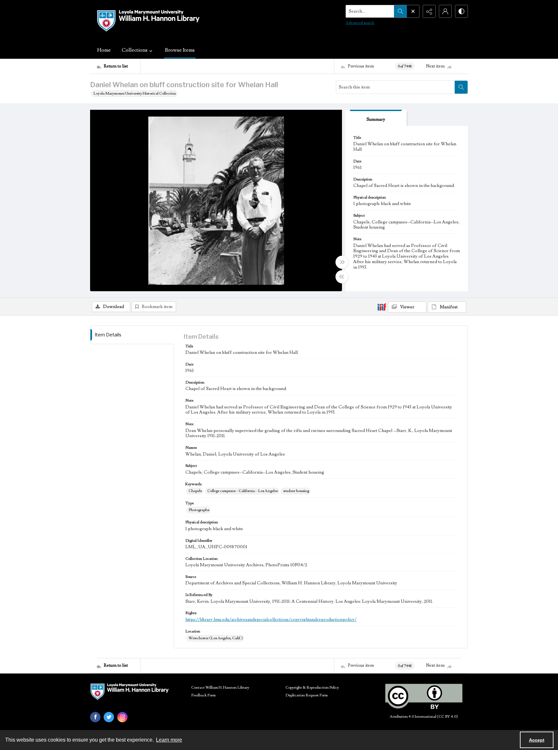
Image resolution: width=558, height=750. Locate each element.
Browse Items (180, 50)
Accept (536, 740)
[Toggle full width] (342, 262)
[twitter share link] (109, 717)
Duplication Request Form (306, 695)
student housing (296, 490)
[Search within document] (461, 87)
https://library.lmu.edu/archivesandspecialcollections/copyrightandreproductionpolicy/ (270, 619)
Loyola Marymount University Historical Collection (134, 93)
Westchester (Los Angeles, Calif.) (216, 638)
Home (104, 50)
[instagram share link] (122, 717)
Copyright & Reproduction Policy (312, 687)
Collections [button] (135, 50)
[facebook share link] (95, 717)
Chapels (195, 490)
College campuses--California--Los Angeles (242, 490)
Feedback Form (203, 695)
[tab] (376, 118)
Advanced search (360, 22)
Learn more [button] (169, 740)
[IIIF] (382, 306)
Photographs (199, 510)
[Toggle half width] (342, 276)
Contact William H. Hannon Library (220, 687)
